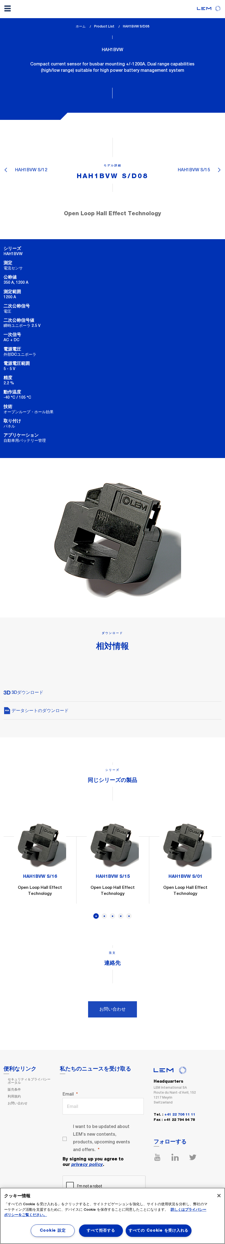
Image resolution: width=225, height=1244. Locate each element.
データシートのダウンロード (39, 710)
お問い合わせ (112, 1009)
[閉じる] (219, 1196)
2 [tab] (104, 916)
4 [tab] (120, 916)
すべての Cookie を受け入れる (159, 1230)
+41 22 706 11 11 (179, 1114)
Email (68, 1094)
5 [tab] (129, 916)
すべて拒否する (101, 1230)
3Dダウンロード (26, 692)
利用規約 (14, 1096)
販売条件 (14, 1089)
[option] (40, 861)
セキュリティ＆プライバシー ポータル (29, 1081)
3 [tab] (112, 916)
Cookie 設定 (53, 1230)
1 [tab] (96, 916)
